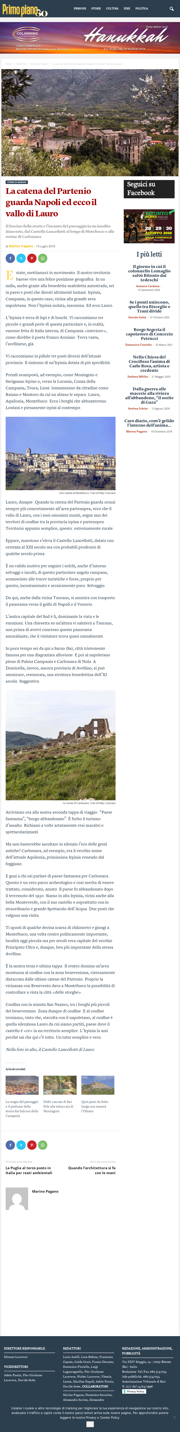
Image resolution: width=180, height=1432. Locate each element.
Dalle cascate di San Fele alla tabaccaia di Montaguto (58, 1106)
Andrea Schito (138, 408)
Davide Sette (137, 317)
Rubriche (21, 63)
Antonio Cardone (148, 286)
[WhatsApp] (42, 258)
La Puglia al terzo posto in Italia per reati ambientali (29, 1170)
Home (8, 63)
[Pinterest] (32, 258)
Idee (127, 9)
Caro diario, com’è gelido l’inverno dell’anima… (149, 423)
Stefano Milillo (138, 377)
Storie (96, 9)
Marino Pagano (21, 246)
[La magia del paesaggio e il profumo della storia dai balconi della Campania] (22, 1085)
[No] (174, 1417)
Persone (80, 9)
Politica (141, 9)
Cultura (112, 9)
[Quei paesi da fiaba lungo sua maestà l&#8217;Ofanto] (97, 1085)
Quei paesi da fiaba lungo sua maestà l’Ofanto (94, 1106)
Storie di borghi (39, 63)
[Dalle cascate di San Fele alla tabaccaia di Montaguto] (59, 1085)
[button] (171, 9)
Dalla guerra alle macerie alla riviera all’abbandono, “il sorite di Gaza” (149, 396)
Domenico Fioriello (138, 345)
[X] (21, 258)
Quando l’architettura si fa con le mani (92, 1170)
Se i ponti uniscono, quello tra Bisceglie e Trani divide (149, 306)
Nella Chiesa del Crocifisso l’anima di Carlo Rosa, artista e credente (149, 364)
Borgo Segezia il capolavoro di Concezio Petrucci (149, 334)
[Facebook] (10, 258)
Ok (90, 1424)
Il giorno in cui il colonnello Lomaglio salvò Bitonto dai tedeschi (149, 273)
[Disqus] (61, 1273)
